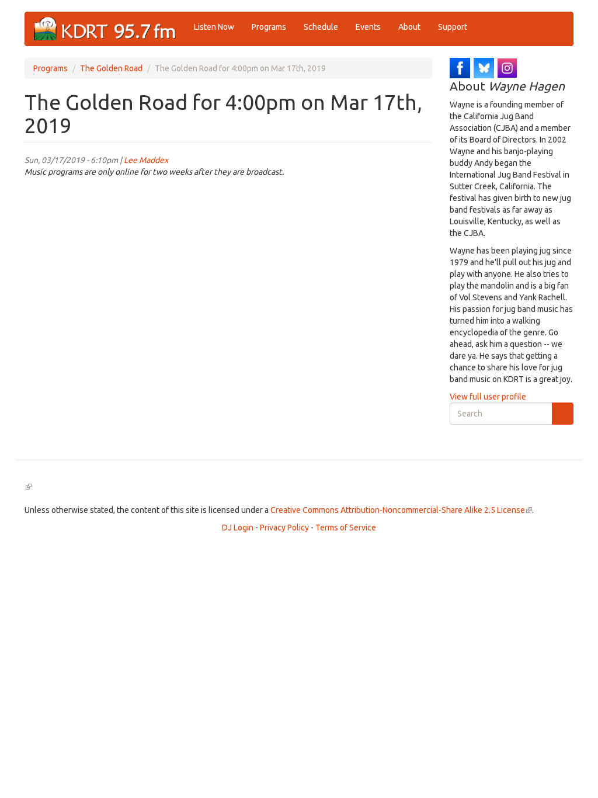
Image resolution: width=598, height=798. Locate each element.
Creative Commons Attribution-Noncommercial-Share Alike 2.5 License (401, 510)
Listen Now (214, 27)
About (409, 27)
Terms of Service (345, 527)
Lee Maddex (146, 160)
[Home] (109, 29)
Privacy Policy (284, 527)
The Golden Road (111, 68)
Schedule (321, 27)
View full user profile (488, 396)
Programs (269, 27)
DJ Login (237, 527)
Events (368, 27)
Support (452, 27)
